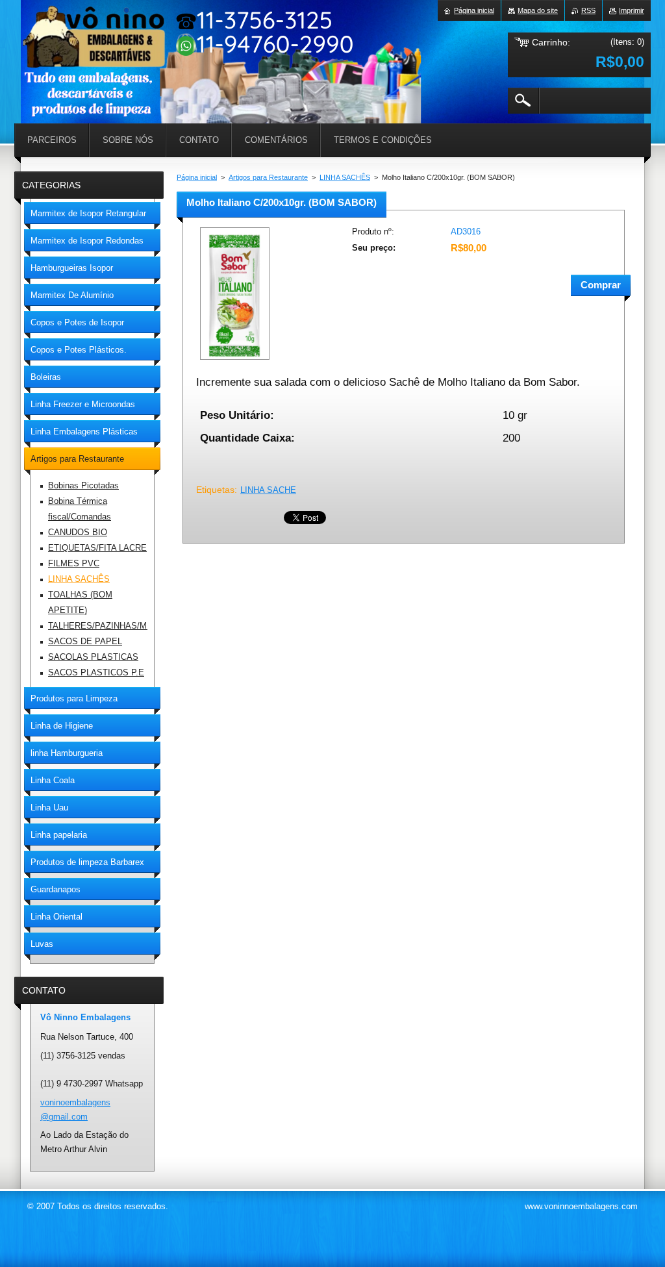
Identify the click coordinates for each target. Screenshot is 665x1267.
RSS (588, 10)
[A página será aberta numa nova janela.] (234, 361)
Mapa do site (538, 10)
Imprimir (631, 10)
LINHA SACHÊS (345, 177)
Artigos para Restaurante (268, 177)
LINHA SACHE (268, 490)
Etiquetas (215, 489)
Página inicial (197, 177)
